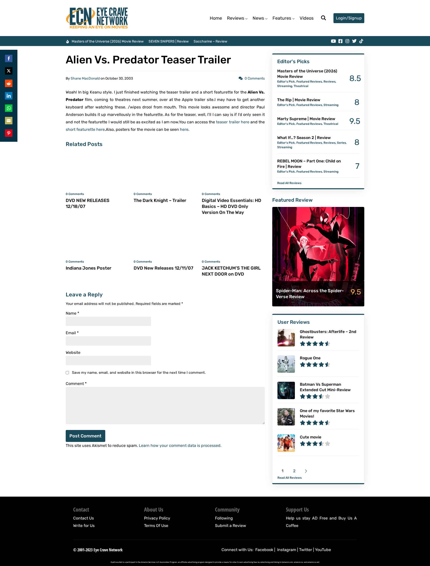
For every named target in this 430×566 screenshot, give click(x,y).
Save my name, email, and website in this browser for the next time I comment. (139, 373)
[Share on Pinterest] (8, 133)
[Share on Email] (8, 120)
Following (224, 518)
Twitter (305, 549)
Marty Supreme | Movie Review (306, 118)
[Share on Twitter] (8, 71)
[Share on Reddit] (8, 83)
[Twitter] (354, 41)
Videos (307, 18)
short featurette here (85, 129)
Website (73, 353)
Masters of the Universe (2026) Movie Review (108, 41)
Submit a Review (230, 525)
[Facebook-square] (340, 41)
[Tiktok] (361, 41)
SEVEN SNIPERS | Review (169, 41)
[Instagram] (347, 41)
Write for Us (84, 525)
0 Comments (255, 78)
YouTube (323, 549)
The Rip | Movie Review (298, 99)
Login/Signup (349, 18)
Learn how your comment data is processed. (180, 445)
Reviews (235, 18)
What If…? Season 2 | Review (304, 137)
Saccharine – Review (210, 41)
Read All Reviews (289, 183)
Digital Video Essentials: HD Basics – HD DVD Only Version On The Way (231, 206)
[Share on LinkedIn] (8, 95)
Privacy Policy (157, 518)
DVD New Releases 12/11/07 (163, 268)
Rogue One (310, 358)
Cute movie (310, 437)
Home (216, 18)
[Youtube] (333, 41)
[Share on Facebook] (8, 58)
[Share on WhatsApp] (8, 108)
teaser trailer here (232, 122)
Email (72, 333)
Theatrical (301, 86)
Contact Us (83, 518)
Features (281, 18)
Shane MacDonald (85, 78)
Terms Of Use (156, 525)
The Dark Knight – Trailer (160, 200)
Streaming (284, 86)
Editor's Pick (286, 81)
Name (72, 313)
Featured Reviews (309, 81)
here (184, 129)
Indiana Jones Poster (88, 268)
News (258, 18)
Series (341, 142)
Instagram (286, 549)
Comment (76, 384)
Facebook (264, 549)
